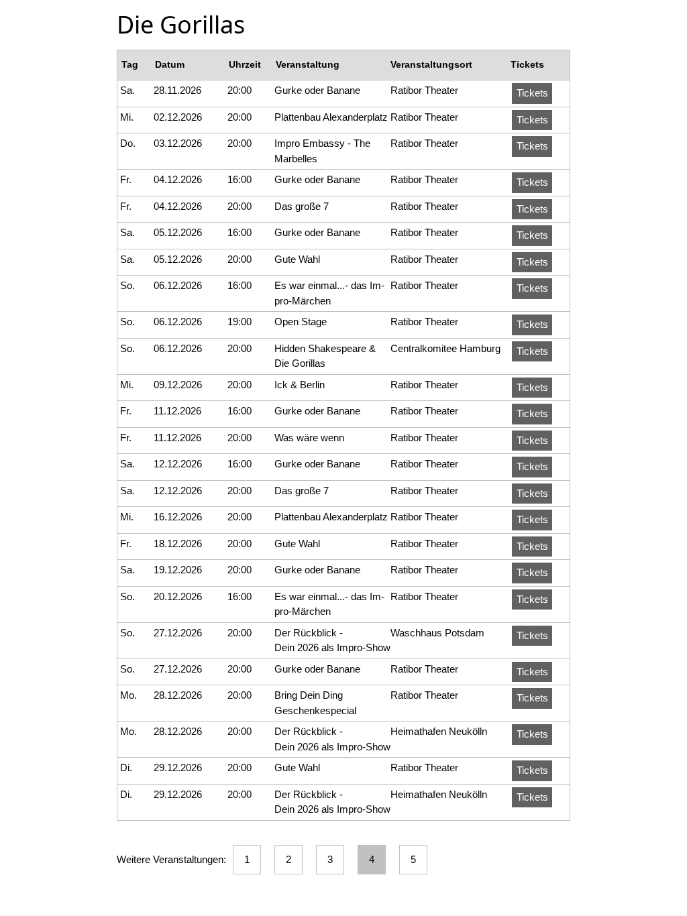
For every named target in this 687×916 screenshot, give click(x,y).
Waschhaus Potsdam (437, 632)
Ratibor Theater (424, 90)
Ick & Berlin (299, 384)
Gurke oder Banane (317, 90)
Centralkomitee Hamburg (445, 348)
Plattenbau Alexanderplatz (331, 117)
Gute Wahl (297, 259)
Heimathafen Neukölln (438, 731)
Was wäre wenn (309, 437)
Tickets (532, 93)
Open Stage (300, 321)
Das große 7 (301, 206)
